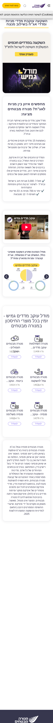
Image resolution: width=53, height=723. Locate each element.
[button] (26, 63)
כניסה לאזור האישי (11, 5)
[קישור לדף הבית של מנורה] (38, 5)
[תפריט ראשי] (49, 5)
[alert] (26, 14)
